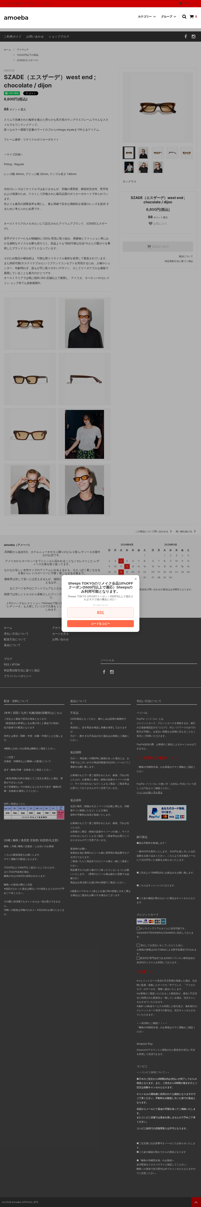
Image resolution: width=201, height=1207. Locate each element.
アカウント (189, 3)
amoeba (16, 17)
